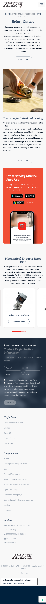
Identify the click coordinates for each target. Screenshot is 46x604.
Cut (38, 14)
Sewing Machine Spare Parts (15, 464)
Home (7, 14)
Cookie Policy (9, 443)
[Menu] (41, 4)
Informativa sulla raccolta (13, 583)
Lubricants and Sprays (13, 495)
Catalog (7, 428)
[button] (17, 331)
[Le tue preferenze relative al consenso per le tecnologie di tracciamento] (42, 600)
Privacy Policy (9, 438)
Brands (7, 458)
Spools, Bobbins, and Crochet (15, 479)
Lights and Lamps (11, 489)
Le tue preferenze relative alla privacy (18, 580)
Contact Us (8, 433)
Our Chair (8, 510)
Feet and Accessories (12, 474)
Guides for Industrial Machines (16, 484)
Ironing (7, 505)
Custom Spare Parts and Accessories (18, 500)
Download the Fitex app (13, 423)
